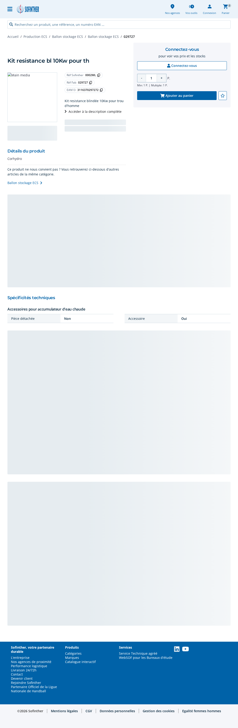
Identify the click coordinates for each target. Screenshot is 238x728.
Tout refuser (214, 717)
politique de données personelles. (145, 694)
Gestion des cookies (214, 698)
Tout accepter (214, 679)
